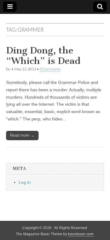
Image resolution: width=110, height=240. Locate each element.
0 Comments (50, 69)
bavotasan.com (81, 234)
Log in (25, 182)
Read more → (22, 135)
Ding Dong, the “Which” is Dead (43, 55)
